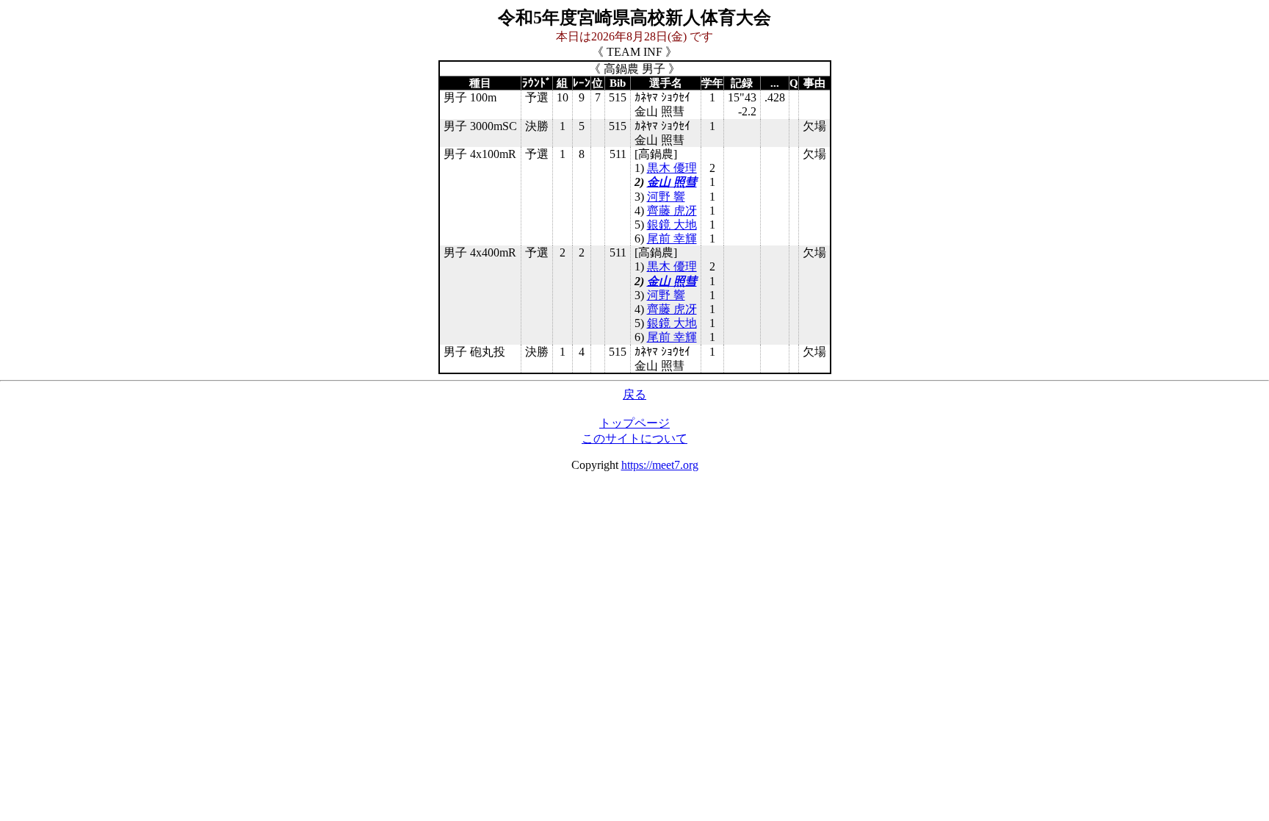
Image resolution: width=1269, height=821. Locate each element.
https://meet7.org (659, 465)
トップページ (634, 423)
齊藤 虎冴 (672, 210)
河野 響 (666, 196)
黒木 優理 (672, 168)
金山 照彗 (672, 182)
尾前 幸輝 (672, 238)
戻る (634, 394)
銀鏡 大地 (672, 224)
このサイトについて (634, 438)
